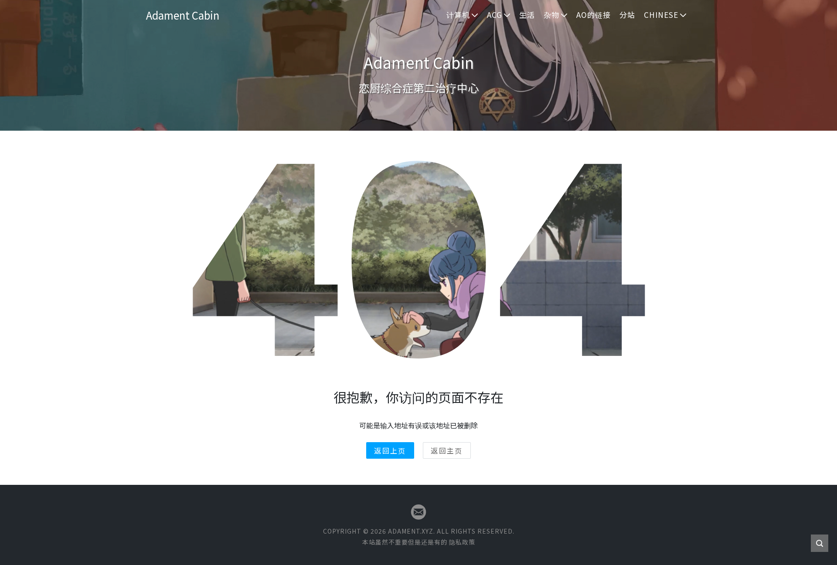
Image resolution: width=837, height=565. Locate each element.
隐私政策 (462, 542)
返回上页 (390, 450)
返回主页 (447, 450)
